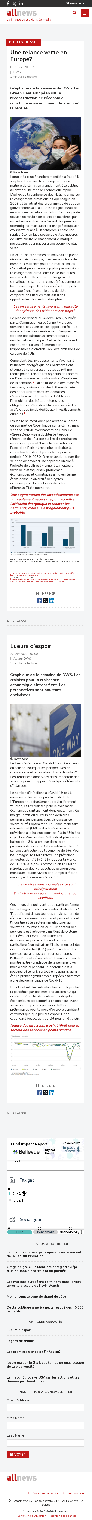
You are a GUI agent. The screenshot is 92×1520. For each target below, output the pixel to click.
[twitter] (45, 600)
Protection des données (62, 1515)
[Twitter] (14, 4)
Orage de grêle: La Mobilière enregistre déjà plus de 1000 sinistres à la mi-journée (42, 1269)
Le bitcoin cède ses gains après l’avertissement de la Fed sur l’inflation (44, 1254)
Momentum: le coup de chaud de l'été (36, 1296)
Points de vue (23, 42)
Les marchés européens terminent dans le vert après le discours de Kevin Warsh (44, 1284)
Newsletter (77, 3)
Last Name (15, 1436)
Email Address (18, 1400)
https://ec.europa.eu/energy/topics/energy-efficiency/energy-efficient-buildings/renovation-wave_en (44, 574)
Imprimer (48, 594)
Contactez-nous (73, 1493)
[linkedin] (51, 600)
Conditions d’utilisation (31, 1515)
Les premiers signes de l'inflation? (34, 1352)
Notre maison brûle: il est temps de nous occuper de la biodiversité (45, 1364)
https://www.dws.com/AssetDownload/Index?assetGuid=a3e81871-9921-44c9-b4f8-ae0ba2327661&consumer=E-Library (44, 580)
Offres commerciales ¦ (43, 1493)
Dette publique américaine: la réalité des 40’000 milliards (45, 1309)
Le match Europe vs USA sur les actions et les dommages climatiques (43, 1379)
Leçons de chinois (20, 1341)
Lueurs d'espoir (19, 1330)
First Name (15, 1418)
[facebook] (39, 600)
